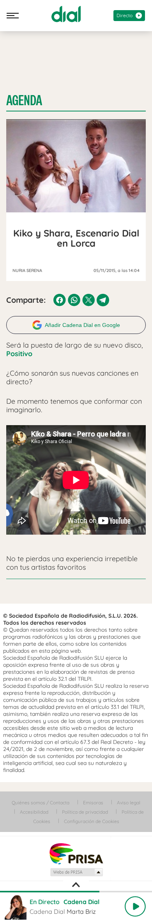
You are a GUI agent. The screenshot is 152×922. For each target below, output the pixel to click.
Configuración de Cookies (91, 821)
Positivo (19, 353)
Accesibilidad (34, 812)
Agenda (24, 101)
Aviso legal (128, 802)
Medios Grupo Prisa (76, 872)
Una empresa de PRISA (76, 853)
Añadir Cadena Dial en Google (82, 325)
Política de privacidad (85, 812)
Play (135, 906)
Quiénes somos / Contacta (40, 802)
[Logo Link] (66, 14)
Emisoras (93, 802)
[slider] (76, 891)
